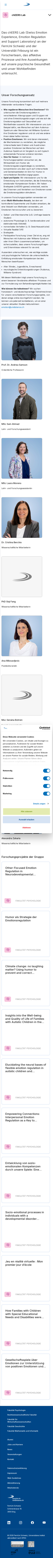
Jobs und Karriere (15, 1444)
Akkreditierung (13, 1483)
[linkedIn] (8, 1522)
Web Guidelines (14, 1478)
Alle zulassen (26, 811)
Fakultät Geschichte (16, 1426)
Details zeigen (39, 804)
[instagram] (20, 1522)
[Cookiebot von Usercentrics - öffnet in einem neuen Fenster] (39, 728)
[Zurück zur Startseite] (26, 5)
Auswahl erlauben (26, 820)
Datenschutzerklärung (17, 1468)
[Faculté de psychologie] (7, 15)
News (9, 1449)
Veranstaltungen (14, 1454)
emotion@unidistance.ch (12, 307)
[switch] (46, 778)
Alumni (10, 1440)
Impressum (12, 1473)
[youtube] (44, 1522)
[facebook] (32, 1522)
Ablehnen (26, 828)
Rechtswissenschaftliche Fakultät (22, 1415)
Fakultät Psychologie (16, 1410)
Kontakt (10, 1459)
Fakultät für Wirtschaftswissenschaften (19, 1420)
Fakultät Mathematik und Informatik (22, 1431)
